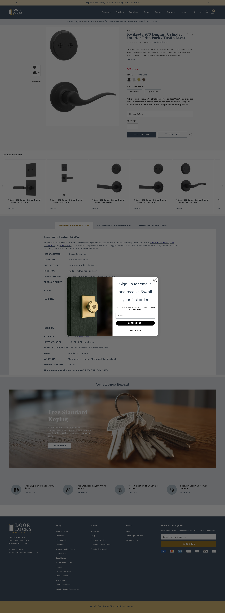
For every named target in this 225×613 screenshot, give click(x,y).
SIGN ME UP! (135, 323)
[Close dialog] (155, 280)
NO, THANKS (135, 330)
